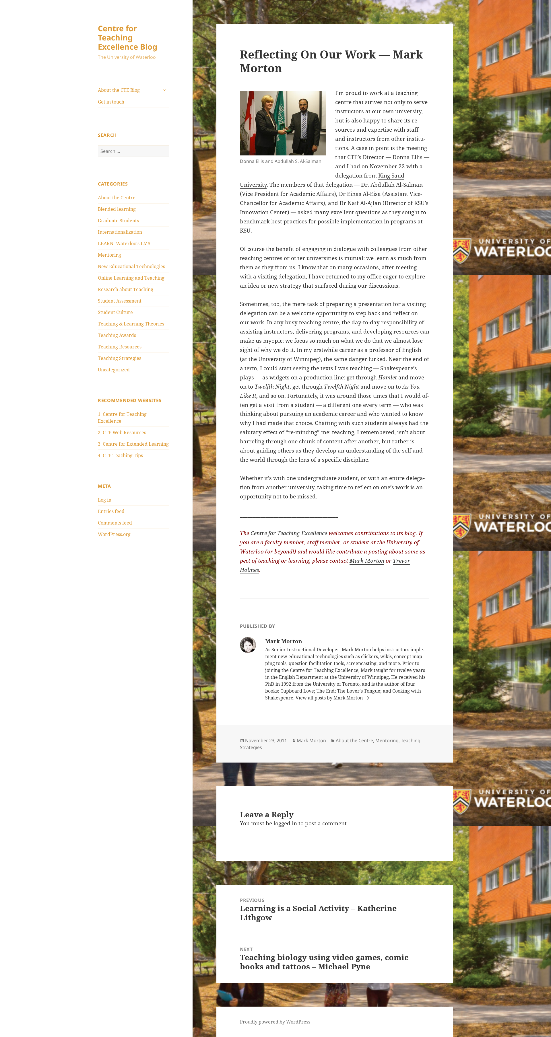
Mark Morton (367, 560)
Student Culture (115, 312)
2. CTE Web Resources (122, 432)
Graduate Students (118, 220)
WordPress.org (114, 534)
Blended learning (117, 209)
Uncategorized (114, 370)
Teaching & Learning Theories (131, 324)
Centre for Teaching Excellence (289, 533)
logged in (285, 823)
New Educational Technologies (131, 266)
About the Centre (116, 197)
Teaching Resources (119, 347)
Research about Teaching (125, 289)
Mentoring (109, 255)
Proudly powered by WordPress (275, 1022)
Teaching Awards (117, 335)
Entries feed (111, 511)
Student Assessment (119, 301)
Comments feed (115, 523)
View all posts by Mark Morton (330, 698)
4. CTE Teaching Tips (120, 455)
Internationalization (120, 232)
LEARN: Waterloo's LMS (124, 243)
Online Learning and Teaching (131, 278)
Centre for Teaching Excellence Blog (127, 37)
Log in (104, 500)
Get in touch (111, 102)
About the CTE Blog (119, 90)
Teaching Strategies (119, 358)
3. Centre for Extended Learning (133, 444)
